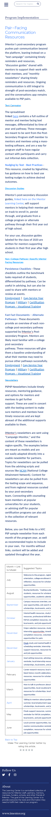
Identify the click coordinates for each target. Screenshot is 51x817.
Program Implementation (22, 17)
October (11, 618)
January (11, 661)
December (12, 648)
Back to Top (11, 740)
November (12, 633)
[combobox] (24, 4)
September (12, 605)
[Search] (38, 4)
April (9, 703)
